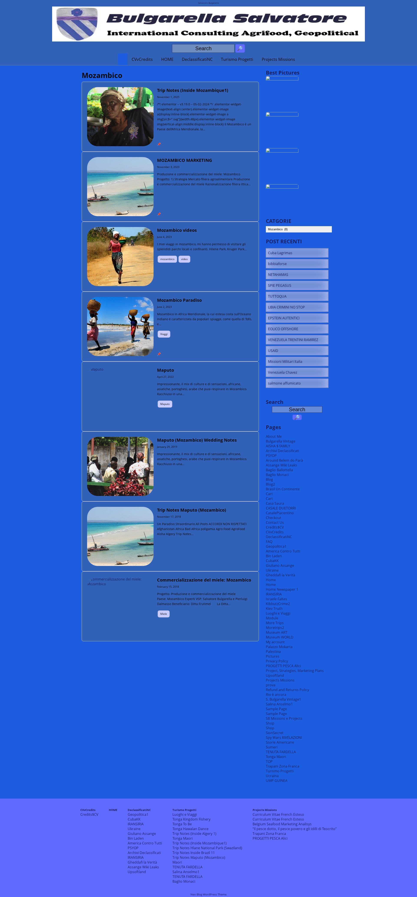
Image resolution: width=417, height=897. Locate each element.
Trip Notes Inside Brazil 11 (193, 852)
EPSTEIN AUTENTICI (284, 318)
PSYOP (271, 455)
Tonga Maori (276, 756)
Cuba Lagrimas (280, 252)
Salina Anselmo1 (279, 704)
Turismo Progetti (237, 59)
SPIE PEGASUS (279, 285)
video (184, 259)
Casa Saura (275, 503)
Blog (269, 479)
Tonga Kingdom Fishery (191, 819)
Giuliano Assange (280, 565)
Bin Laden (274, 556)
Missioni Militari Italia (285, 361)
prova (270, 685)
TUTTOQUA (277, 296)
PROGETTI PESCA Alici (283, 665)
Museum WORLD (279, 637)
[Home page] (122, 59)
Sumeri (272, 747)
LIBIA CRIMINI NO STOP (286, 307)
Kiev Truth (274, 608)
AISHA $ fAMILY (278, 446)
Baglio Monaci (277, 474)
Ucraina (272, 775)
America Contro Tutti (283, 551)
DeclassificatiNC (197, 59)
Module (272, 618)
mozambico (167, 259)
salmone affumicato (284, 383)
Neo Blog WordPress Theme (208, 894)
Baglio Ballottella (279, 470)
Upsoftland (275, 675)
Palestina (273, 651)
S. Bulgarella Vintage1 (283, 699)
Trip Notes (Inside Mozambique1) (199, 843)
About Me (274, 436)
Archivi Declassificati (282, 450)
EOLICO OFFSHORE (283, 329)
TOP (269, 761)
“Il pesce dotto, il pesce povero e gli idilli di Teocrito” (295, 828)
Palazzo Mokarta (279, 646)
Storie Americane (280, 742)
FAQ (269, 541)
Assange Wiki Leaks (281, 465)
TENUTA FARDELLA (281, 751)
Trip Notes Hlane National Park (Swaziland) (207, 848)
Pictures (272, 656)
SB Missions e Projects (284, 718)
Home (271, 579)
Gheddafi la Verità (280, 575)
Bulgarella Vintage (280, 441)
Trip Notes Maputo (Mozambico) (198, 857)
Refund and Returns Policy (287, 689)
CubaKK (272, 560)
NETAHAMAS (278, 274)
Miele (163, 614)
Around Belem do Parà (284, 460)
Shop (270, 723)
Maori (177, 862)
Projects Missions (278, 59)
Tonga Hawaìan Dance (190, 828)
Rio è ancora (276, 694)
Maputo (165, 404)
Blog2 (270, 484)
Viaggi (164, 334)
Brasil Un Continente (283, 489)
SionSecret (274, 732)
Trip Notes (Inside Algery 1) (194, 833)
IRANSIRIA (274, 594)
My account (275, 642)
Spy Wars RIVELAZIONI (284, 737)
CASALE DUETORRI (281, 508)
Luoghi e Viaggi (278, 613)
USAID (273, 350)
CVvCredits (142, 59)
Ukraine (272, 570)
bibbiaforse (277, 263)
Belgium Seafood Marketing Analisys (282, 824)
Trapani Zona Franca (282, 766)
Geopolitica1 (276, 546)
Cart (269, 493)
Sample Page (276, 708)
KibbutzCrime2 (278, 603)
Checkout (273, 517)
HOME (167, 59)
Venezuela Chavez (282, 372)
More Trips (275, 622)
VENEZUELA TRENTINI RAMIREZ (293, 339)
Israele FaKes (276, 599)
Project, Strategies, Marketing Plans (295, 670)
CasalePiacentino (280, 513)
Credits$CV (275, 527)
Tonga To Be (182, 824)
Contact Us (275, 522)
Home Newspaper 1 (282, 589)
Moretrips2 (275, 627)
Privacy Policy (277, 661)
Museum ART (276, 632)
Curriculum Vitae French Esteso (278, 814)
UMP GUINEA (276, 780)
